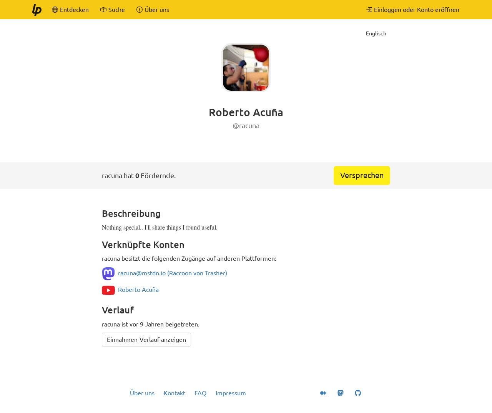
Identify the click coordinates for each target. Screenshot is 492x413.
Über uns (142, 393)
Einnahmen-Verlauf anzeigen (146, 339)
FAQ (200, 393)
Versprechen (362, 175)
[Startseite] (36, 9)
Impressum (231, 393)
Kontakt (174, 393)
